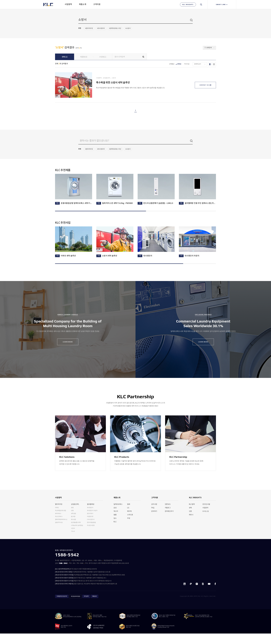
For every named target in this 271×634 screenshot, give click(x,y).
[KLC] (48, 4)
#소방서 (127, 28)
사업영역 (99, 78)
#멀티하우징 (89, 28)
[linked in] (185, 584)
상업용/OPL (106, 78)
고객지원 (154, 498)
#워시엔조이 (101, 28)
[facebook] (215, 584)
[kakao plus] (191, 584)
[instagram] (197, 584)
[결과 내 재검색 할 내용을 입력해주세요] (129, 57)
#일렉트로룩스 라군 (115, 28)
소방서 (114, 78)
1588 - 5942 (63, 563)
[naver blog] (203, 584)
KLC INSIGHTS (195, 498)
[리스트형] (210, 64)
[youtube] (209, 584)
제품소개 (117, 498)
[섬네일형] (214, 64)
